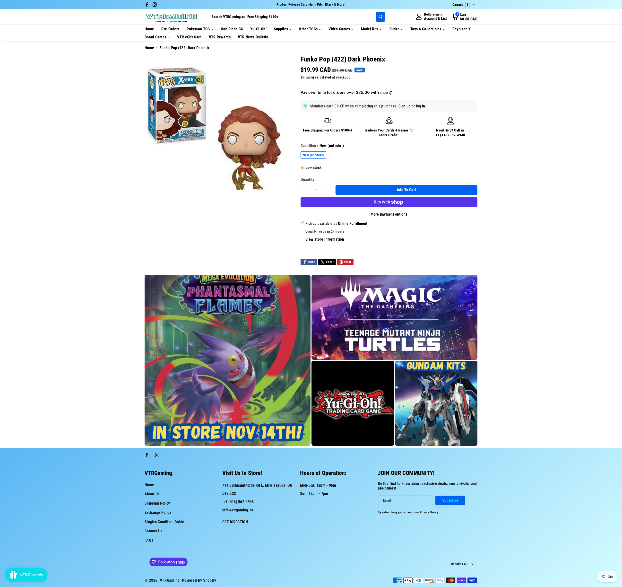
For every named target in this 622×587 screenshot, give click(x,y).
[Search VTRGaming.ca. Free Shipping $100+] (380, 17)
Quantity (307, 179)
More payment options (389, 214)
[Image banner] (228, 360)
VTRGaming (170, 580)
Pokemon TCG (198, 29)
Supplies (281, 29)
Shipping (307, 77)
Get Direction (235, 522)
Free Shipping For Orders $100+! (327, 130)
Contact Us (153, 531)
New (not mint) (313, 155)
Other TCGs (308, 29)
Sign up (404, 106)
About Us (152, 494)
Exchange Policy (158, 512)
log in (420, 106)
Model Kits (370, 29)
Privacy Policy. (429, 512)
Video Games (339, 29)
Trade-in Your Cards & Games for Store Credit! (389, 132)
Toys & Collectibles (425, 29)
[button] (464, 16)
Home (149, 47)
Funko (394, 29)
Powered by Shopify (199, 580)
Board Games (155, 37)
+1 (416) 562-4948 (450, 135)
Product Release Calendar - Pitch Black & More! (311, 4)
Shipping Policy (157, 503)
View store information (324, 239)
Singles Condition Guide (164, 521)
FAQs (149, 540)
